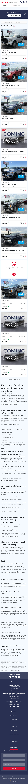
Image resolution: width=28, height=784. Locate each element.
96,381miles (23, 369)
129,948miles (22, 186)
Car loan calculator (14, 734)
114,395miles (23, 153)
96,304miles (23, 303)
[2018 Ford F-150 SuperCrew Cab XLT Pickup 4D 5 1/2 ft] (14, 289)
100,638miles (22, 219)
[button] (21, 2)
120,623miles (22, 336)
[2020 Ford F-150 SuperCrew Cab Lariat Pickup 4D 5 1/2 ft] (14, 204)
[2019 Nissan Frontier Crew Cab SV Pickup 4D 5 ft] (14, 72)
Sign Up (14, 768)
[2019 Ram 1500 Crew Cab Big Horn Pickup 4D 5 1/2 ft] (14, 171)
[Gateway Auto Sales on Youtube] (12, 677)
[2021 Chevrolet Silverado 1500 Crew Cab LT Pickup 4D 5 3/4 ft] (14, 237)
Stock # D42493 (5, 215)
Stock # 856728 (5, 182)
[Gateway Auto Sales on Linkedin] (18, 677)
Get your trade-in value (14, 15)
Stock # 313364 (5, 248)
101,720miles (23, 252)
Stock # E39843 (5, 366)
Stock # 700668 (5, 83)
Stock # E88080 (5, 333)
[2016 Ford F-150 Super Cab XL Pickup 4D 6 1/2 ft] (14, 39)
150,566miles (23, 120)
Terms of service (14, 741)
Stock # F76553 (5, 300)
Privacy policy (14, 737)
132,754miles (23, 54)
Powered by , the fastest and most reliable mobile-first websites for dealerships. (14, 777)
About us (14, 723)
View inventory (14, 715)
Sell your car (14, 726)
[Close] (25, 14)
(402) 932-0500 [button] (15, 698)
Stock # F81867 (5, 50)
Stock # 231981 (5, 149)
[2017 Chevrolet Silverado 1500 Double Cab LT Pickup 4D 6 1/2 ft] (14, 138)
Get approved (14, 730)
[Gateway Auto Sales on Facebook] (9, 677)
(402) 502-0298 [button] (15, 690)
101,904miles (23, 87)
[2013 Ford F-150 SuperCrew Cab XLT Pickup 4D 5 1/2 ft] (14, 322)
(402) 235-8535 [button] (15, 706)
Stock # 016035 (5, 116)
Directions (14, 719)
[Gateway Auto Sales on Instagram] (15, 677)
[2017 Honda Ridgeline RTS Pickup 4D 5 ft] (14, 105)
